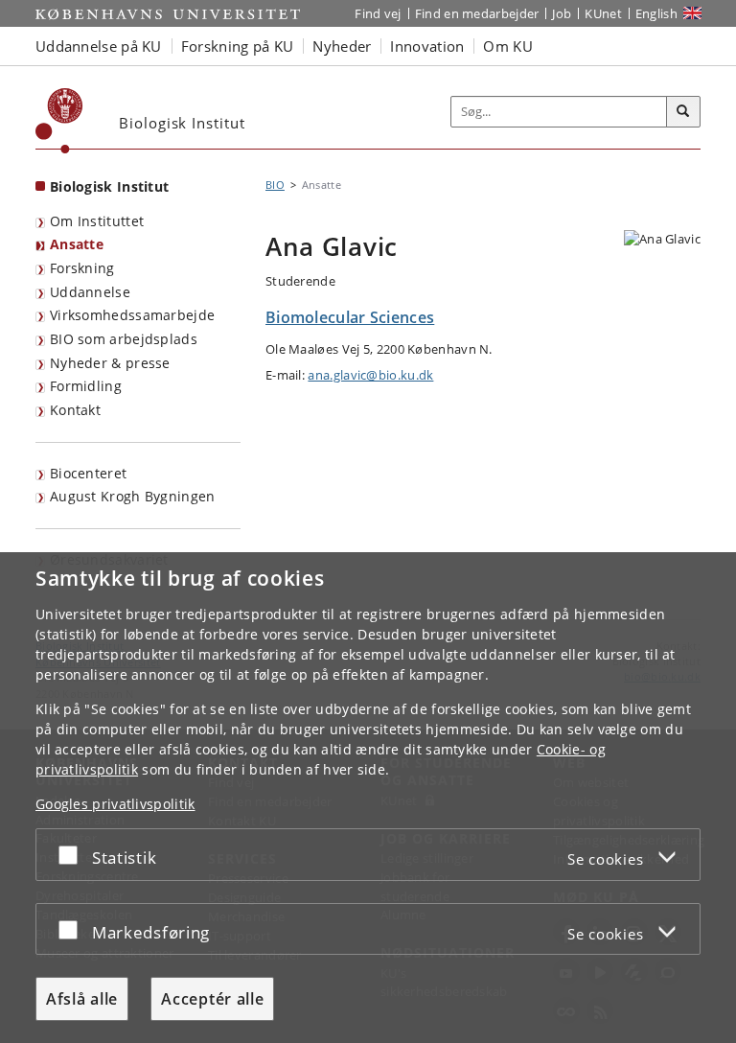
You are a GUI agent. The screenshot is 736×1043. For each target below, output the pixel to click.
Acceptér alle (212, 998)
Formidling (86, 386)
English (656, 13)
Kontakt (75, 410)
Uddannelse (90, 292)
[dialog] (368, 797)
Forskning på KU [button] (237, 46)
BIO (275, 184)
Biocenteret (88, 473)
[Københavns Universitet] (59, 120)
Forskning (82, 268)
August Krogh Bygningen (133, 496)
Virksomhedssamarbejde (132, 315)
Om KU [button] (508, 46)
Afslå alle (82, 998)
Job (561, 13)
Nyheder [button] (341, 46)
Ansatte (77, 244)
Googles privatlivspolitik (115, 804)
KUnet (603, 13)
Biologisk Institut (109, 186)
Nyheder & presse (110, 363)
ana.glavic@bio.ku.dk (370, 374)
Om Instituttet (97, 221)
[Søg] (683, 112)
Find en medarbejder (477, 13)
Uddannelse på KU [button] (98, 46)
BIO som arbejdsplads (123, 339)
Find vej (378, 13)
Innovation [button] (427, 46)
